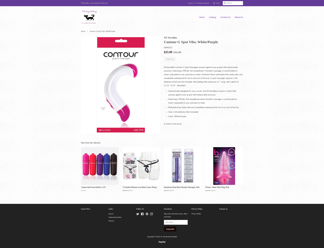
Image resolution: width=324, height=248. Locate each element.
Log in (190, 3)
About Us (239, 17)
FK (161, 237)
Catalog (212, 17)
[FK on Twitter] (137, 215)
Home (202, 17)
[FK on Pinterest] (147, 215)
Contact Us (225, 17)
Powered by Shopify (170, 237)
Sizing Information (115, 217)
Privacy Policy (196, 214)
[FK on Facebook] (142, 215)
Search (111, 214)
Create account (203, 3)
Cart (218, 3)
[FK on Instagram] (151, 215)
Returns (111, 221)
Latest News (85, 209)
